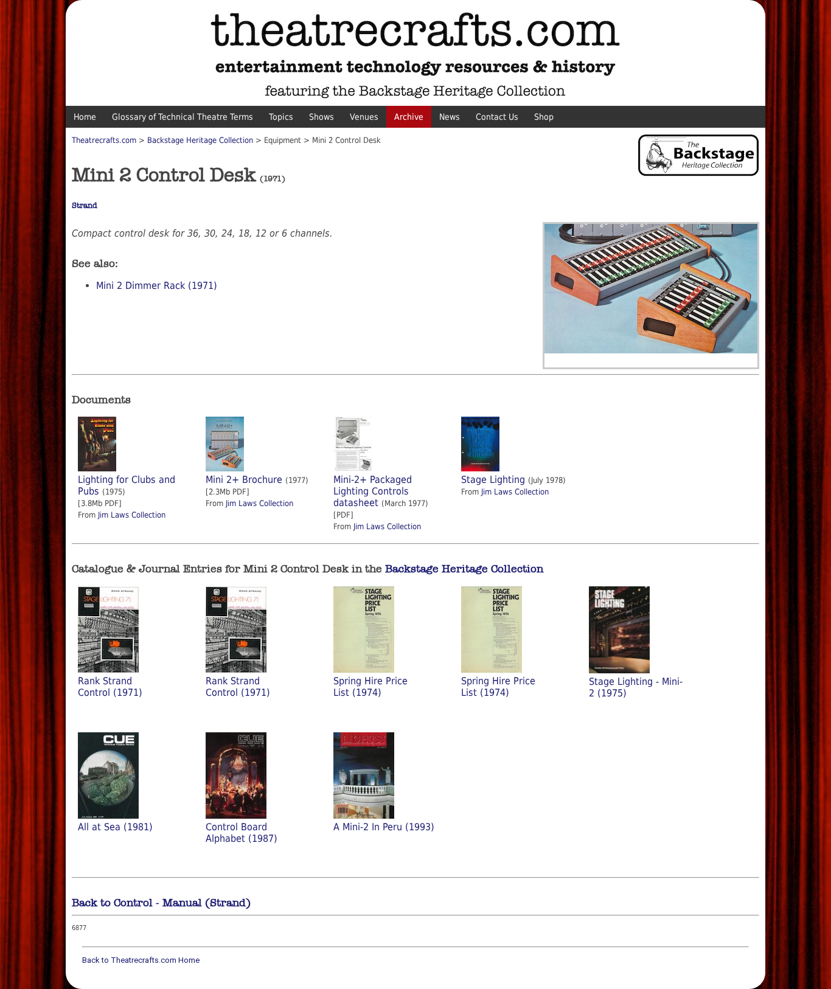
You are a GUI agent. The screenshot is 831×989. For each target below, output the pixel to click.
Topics (281, 117)
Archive (408, 117)
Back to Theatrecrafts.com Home (141, 960)
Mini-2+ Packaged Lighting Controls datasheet (372, 491)
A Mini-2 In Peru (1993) (383, 827)
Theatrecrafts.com (104, 140)
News (449, 117)
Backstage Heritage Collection (200, 140)
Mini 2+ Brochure (244, 479)
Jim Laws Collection (131, 514)
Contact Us (497, 117)
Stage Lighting (493, 479)
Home (85, 117)
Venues (364, 117)
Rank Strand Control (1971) (110, 686)
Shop (544, 117)
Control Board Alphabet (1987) (241, 832)
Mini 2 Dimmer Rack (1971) (156, 285)
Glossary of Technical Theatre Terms (182, 117)
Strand (84, 205)
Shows (321, 117)
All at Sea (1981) (115, 827)
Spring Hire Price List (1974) (370, 686)
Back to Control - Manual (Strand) (161, 902)
